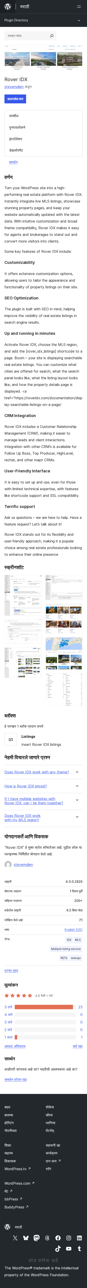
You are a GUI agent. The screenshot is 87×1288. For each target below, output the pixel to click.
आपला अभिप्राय (14, 1046)
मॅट (8, 1191)
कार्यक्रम (51, 1153)
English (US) (74, 929)
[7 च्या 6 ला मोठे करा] (76, 643)
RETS (64, 958)
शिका (7, 1145)
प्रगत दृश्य (11, 970)
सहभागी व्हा (53, 1145)
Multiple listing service (66, 949)
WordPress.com (19, 1183)
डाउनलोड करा (15, 99)
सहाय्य (8, 1153)
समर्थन (13, 162)
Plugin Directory (16, 20)
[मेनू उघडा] (80, 6)
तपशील (14, 116)
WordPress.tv (17, 1169)
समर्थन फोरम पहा (15, 1079)
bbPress (13, 1199)
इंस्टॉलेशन (15, 139)
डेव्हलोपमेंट (16, 150)
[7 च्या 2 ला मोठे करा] (35, 625)
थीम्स (49, 1115)
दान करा (53, 1161)
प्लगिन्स (50, 1123)
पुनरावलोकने (17, 127)
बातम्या (8, 1115)
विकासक (10, 1161)
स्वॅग (48, 1169)
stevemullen (14, 86)
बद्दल (7, 1107)
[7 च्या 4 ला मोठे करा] (76, 581)
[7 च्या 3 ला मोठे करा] (35, 653)
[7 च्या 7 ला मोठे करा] (76, 679)
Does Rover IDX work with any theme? (36, 772)
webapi (76, 958)
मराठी (18, 1227)
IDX (69, 939)
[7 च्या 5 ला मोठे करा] (76, 609)
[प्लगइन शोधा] (51, 35)
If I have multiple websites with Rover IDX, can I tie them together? (33, 801)
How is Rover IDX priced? (25, 786)
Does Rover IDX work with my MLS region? (22, 818)
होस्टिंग (9, 1123)
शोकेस (50, 1107)
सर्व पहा (78, 1046)
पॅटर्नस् (50, 1130)
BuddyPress (16, 1207)
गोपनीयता (10, 1130)
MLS (78, 939)
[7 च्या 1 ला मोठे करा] (35, 581)
